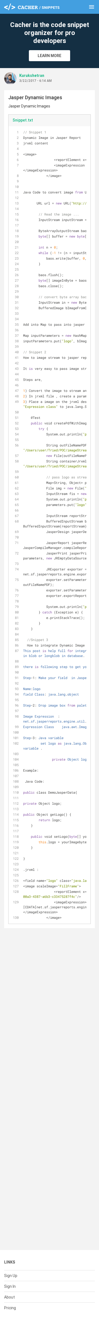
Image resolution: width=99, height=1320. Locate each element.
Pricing (10, 1307)
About (9, 1297)
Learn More (49, 55)
